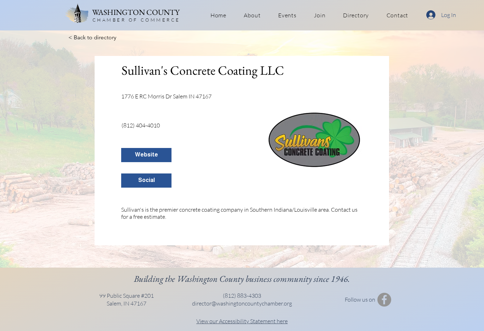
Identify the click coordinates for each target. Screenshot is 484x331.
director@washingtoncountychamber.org (242, 303)
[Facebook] (384, 300)
